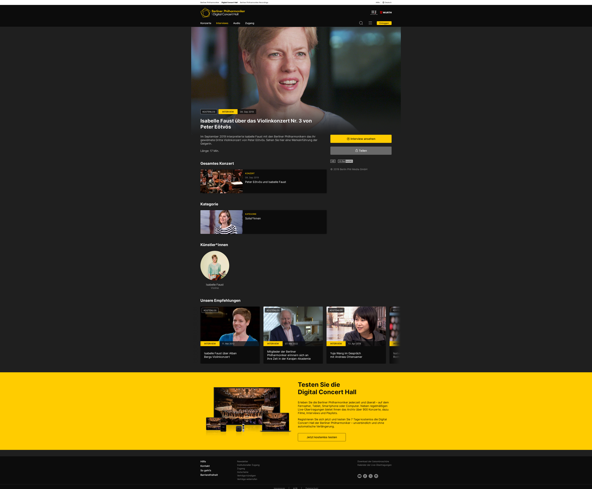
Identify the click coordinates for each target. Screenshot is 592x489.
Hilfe (378, 2)
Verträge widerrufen (247, 479)
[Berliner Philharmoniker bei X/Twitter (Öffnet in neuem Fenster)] (371, 476)
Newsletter (242, 461)
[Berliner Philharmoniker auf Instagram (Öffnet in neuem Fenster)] (376, 476)
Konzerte (205, 23)
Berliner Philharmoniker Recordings (254, 3)
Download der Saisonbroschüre (373, 461)
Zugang (249, 23)
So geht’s (205, 470)
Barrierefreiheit (209, 474)
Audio (236, 23)
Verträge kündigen (246, 475)
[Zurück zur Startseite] (222, 12)
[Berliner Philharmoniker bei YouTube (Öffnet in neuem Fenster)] (360, 476)
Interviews (222, 23)
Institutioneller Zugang (248, 465)
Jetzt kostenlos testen (322, 437)
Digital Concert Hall (230, 3)
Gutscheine (242, 472)
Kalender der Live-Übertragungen (375, 465)
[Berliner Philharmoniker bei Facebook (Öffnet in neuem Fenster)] (365, 476)
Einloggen (384, 23)
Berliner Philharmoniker (209, 3)
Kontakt (205, 465)
